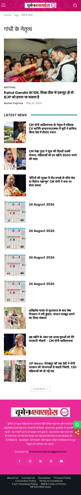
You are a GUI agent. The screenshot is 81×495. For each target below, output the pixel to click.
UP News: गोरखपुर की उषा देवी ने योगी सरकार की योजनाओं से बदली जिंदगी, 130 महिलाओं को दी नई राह (52, 367)
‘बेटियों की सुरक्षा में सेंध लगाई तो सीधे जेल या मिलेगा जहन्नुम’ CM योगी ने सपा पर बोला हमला (52, 181)
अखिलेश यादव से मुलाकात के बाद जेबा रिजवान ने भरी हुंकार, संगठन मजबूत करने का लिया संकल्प (52, 314)
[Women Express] (40, 5)
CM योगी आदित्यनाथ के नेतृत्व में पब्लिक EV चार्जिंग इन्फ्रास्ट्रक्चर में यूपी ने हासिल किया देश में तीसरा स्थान (52, 128)
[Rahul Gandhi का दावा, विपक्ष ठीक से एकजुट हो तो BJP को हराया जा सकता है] (40, 60)
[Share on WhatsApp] (77, 425)
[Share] (77, 432)
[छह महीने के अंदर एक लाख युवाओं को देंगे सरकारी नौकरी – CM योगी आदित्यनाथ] (15, 345)
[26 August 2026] (15, 212)
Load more (39, 388)
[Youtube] (61, 461)
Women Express (13, 103)
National (10, 87)
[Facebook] (19, 461)
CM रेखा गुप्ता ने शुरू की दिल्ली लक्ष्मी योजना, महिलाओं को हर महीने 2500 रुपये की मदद (53, 155)
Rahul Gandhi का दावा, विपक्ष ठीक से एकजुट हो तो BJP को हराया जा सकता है (39, 94)
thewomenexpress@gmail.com (47, 451)
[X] (51, 461)
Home (7, 15)
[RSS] (40, 461)
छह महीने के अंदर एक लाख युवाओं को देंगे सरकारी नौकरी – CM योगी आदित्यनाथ (51, 339)
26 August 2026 (41, 204)
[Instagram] (30, 461)
